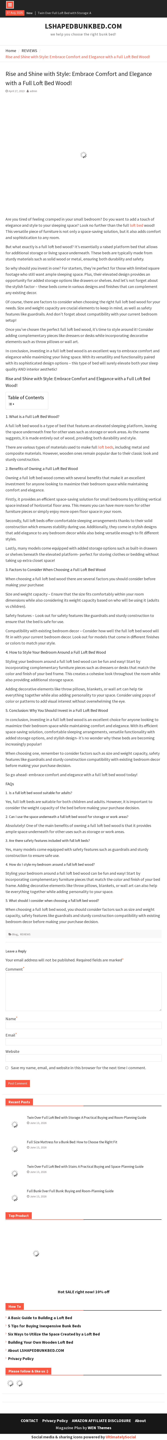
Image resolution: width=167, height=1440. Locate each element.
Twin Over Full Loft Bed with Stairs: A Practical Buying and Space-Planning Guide (85, 1166)
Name (10, 1018)
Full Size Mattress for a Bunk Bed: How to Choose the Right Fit (72, 1142)
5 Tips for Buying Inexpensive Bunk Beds (44, 1325)
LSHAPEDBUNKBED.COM (83, 26)
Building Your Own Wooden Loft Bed (40, 1342)
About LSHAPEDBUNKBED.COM (36, 1350)
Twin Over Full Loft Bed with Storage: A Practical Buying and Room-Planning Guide (86, 1117)
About (140, 1420)
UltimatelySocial (121, 1436)
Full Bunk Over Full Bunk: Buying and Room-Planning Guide (70, 1191)
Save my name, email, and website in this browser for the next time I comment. (78, 1067)
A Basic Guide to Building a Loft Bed (40, 1317)
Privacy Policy (21, 1358)
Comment (14, 969)
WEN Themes (99, 1427)
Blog (15, 934)
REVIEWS (25, 934)
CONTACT (29, 1420)
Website (12, 1051)
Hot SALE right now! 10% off (83, 1291)
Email (10, 1035)
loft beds (105, 447)
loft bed (136, 225)
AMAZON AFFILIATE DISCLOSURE (101, 1420)
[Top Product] (36, 1282)
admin (33, 91)
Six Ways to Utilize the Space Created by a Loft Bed (54, 1334)
